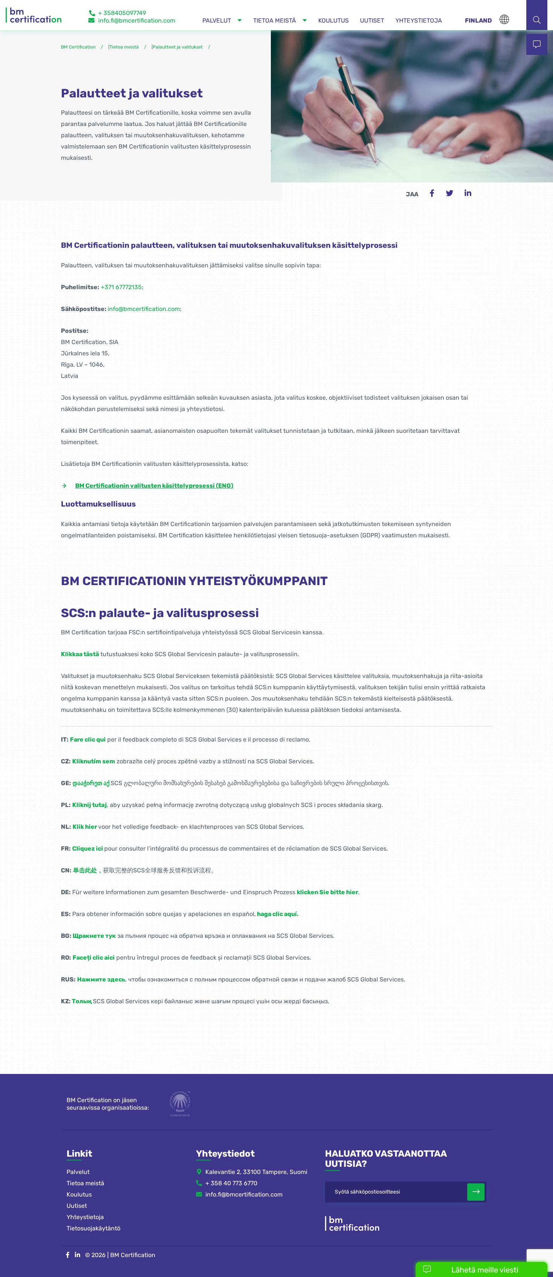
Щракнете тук (94, 935)
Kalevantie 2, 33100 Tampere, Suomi (256, 1171)
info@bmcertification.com (144, 308)
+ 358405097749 (122, 13)
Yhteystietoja (85, 1217)
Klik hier (85, 826)
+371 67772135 (121, 287)
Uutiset (77, 1205)
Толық (82, 1001)
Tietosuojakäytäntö (93, 1228)
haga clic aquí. (278, 914)
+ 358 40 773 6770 (231, 1183)
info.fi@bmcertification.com (136, 20)
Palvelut (78, 1171)
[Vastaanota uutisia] (476, 1192)
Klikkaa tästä (80, 654)
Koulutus (79, 1194)
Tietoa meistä (85, 1183)
